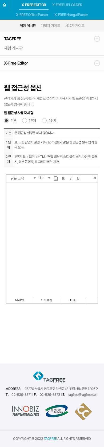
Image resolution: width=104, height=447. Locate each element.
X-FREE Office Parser (32, 15)
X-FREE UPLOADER (67, 5)
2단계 (52, 121)
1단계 (32, 121)
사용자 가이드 (74, 25)
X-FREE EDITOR (34, 5)
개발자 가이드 (50, 25)
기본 (13, 121)
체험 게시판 (28, 25)
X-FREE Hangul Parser (71, 15)
